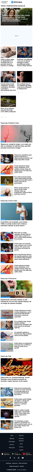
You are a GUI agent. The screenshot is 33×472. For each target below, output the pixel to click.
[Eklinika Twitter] (14, 457)
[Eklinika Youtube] (22, 457)
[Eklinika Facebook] (10, 457)
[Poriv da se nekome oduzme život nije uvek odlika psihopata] (8, 101)
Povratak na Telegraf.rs (5, 2)
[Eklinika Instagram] (18, 457)
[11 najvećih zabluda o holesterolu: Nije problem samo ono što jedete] (7, 336)
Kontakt (22, 466)
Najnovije (10, 123)
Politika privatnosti (14, 466)
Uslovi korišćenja (23, 463)
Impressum (14, 463)
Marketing (8, 463)
